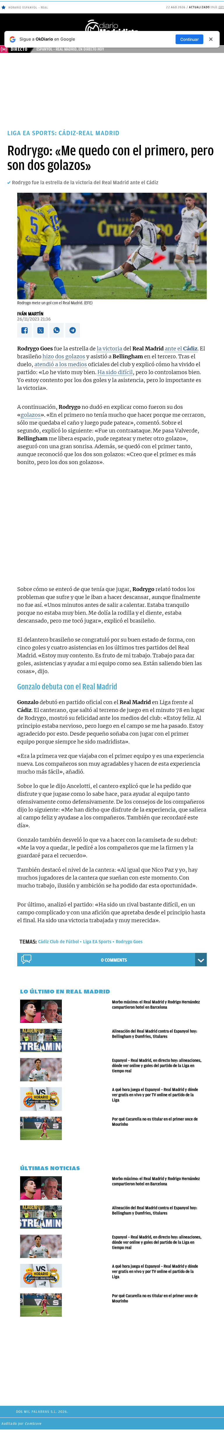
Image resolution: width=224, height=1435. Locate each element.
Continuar (189, 39)
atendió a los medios (60, 364)
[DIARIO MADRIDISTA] (112, 20)
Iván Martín (30, 314)
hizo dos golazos (64, 356)
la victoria (109, 348)
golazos (31, 414)
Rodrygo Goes (129, 941)
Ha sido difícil (115, 372)
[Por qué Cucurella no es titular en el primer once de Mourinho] (66, 1128)
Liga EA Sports (97, 941)
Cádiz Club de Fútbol (58, 941)
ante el (181, 348)
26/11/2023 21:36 (34, 319)
